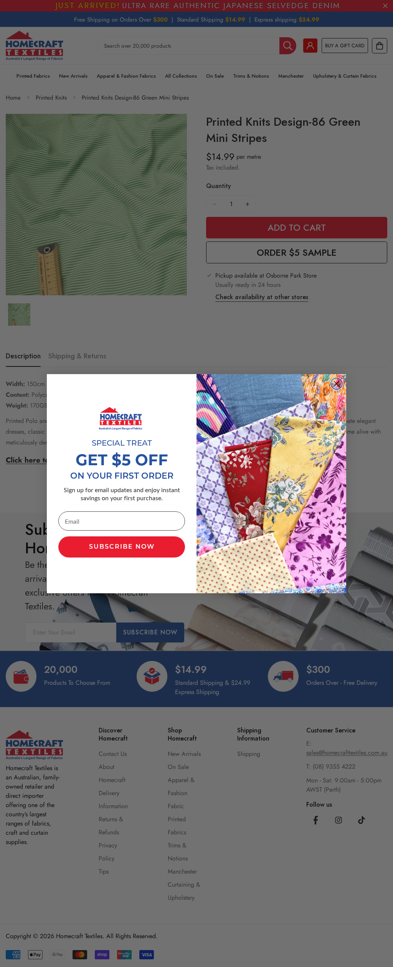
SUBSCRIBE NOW (122, 547)
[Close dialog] (336, 383)
